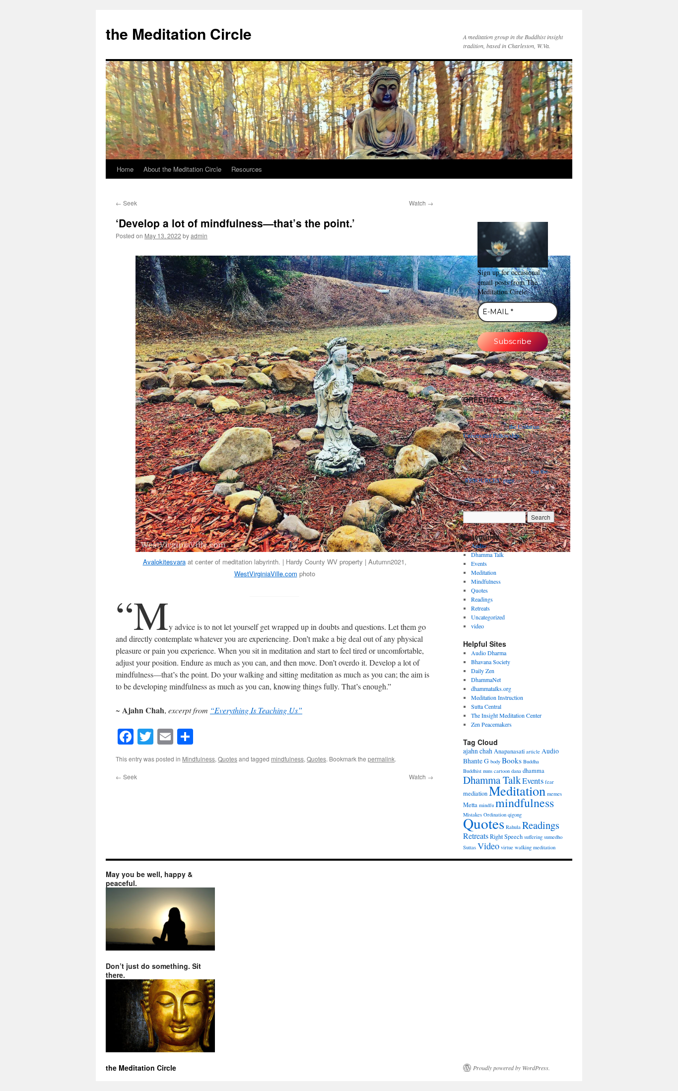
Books (512, 760)
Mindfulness (198, 758)
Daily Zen (482, 671)
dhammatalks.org (491, 688)
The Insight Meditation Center (506, 715)
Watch (421, 203)
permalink (381, 758)
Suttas (469, 847)
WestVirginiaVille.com (265, 573)
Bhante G (476, 760)
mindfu (486, 805)
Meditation (483, 572)
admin (199, 235)
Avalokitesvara (164, 561)
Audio (478, 545)
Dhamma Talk (487, 554)
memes (554, 793)
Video (488, 846)
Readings (482, 599)
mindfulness (287, 758)
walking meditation (535, 847)
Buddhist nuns (477, 770)
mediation (475, 793)
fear (549, 781)
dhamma (533, 770)
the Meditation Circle (179, 33)
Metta (470, 805)
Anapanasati (509, 751)
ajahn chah (477, 751)
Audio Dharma (488, 653)
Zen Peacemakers (491, 724)
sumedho (553, 836)
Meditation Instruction (497, 697)
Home (125, 169)
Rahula (513, 826)
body (495, 761)
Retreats (480, 608)
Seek (126, 203)
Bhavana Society (490, 662)
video (477, 626)
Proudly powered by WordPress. (511, 1068)
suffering (533, 836)
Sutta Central (486, 706)
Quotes (227, 758)
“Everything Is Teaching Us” (256, 710)
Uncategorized (488, 617)
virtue (507, 847)
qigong (515, 814)
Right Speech (506, 836)
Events (479, 563)
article (533, 751)
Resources (246, 169)
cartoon (502, 770)
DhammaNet (486, 679)
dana (516, 770)
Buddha (531, 761)
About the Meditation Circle (182, 169)
